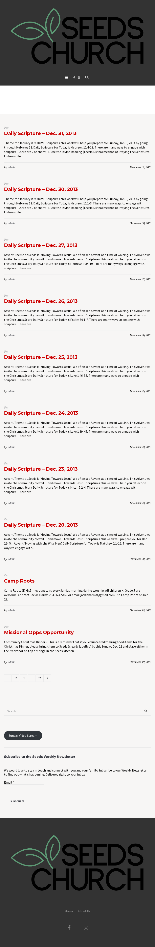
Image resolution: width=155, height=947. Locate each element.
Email (9, 782)
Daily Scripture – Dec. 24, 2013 (41, 413)
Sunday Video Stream (23, 735)
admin (11, 167)
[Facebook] (74, 77)
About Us (84, 911)
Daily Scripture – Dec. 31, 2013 (40, 133)
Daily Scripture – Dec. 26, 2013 (41, 301)
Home (73, 105)
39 (39, 678)
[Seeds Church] (77, 36)
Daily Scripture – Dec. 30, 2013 (41, 189)
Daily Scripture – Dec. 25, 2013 (41, 357)
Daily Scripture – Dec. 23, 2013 (41, 469)
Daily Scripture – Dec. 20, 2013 (41, 525)
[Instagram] (79, 77)
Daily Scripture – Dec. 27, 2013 (41, 245)
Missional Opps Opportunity (38, 632)
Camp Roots (19, 581)
